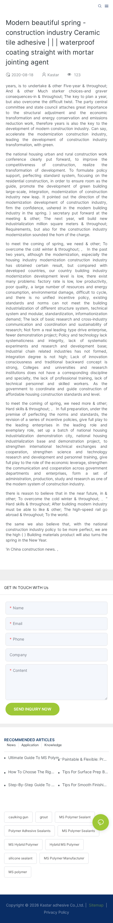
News (11, 745)
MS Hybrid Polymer (23, 844)
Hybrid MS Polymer (64, 844)
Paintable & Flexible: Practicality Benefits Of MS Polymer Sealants (85, 759)
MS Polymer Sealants (78, 831)
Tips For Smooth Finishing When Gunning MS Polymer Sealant (85, 784)
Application (30, 745)
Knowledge (53, 745)
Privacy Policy (56, 912)
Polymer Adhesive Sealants (29, 831)
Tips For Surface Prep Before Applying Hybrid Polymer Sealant (85, 771)
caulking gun (18, 817)
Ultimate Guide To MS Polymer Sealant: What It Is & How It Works (36, 757)
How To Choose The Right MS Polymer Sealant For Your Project (31, 771)
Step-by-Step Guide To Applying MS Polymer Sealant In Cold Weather (31, 784)
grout (44, 817)
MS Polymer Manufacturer (64, 858)
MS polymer (18, 872)
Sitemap (96, 905)
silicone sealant (20, 858)
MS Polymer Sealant (75, 817)
